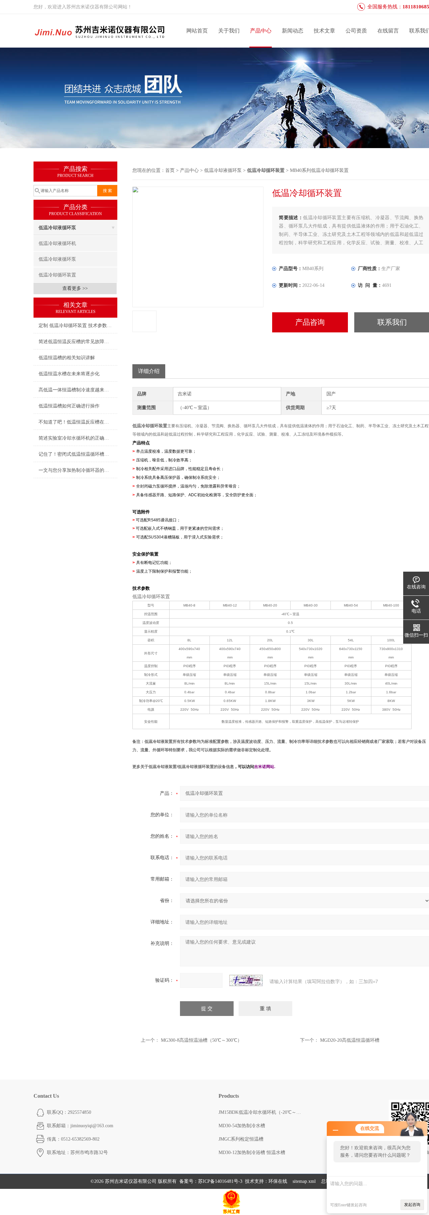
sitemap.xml (304, 1181)
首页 (170, 170)
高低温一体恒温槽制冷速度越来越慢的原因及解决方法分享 (78, 389)
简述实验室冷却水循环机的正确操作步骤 (78, 438)
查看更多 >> (75, 288)
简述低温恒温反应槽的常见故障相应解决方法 (78, 341)
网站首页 (197, 31)
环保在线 (277, 1181)
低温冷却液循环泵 (57, 227)
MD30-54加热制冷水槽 (242, 1125)
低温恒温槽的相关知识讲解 (67, 357)
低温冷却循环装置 (57, 274)
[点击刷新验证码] (246, 980)
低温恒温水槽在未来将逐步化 (69, 373)
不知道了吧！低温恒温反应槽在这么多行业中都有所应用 (78, 422)
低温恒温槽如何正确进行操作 (69, 405)
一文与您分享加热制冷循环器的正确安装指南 (78, 470)
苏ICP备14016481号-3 (220, 1181)
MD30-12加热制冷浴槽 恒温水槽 (252, 1152)
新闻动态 (292, 31)
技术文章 (324, 31)
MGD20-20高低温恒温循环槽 (349, 1040)
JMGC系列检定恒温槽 (241, 1139)
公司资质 (356, 31)
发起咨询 (412, 1204)
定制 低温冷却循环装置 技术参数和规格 (78, 325)
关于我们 (229, 31)
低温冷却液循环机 (57, 243)
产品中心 (260, 31)
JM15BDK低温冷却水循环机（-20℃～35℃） (260, 1112)
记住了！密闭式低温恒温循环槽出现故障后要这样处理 (78, 454)
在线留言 (388, 31)
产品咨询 (310, 322)
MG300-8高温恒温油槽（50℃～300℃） (201, 1040)
